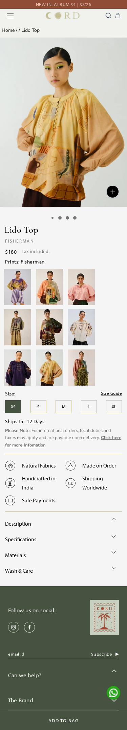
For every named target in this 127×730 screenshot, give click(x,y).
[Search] (108, 15)
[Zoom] (113, 192)
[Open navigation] (10, 16)
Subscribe (101, 654)
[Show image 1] (52, 218)
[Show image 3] (67, 218)
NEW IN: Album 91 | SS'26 (63, 4)
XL (114, 406)
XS (13, 406)
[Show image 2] (60, 218)
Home (8, 30)
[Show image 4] (75, 218)
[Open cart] (118, 15)
